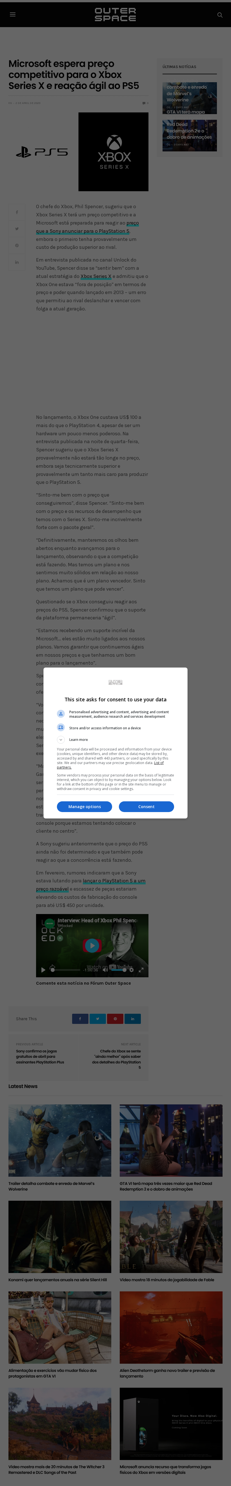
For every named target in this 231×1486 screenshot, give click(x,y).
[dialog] (115, 743)
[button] (115, 740)
